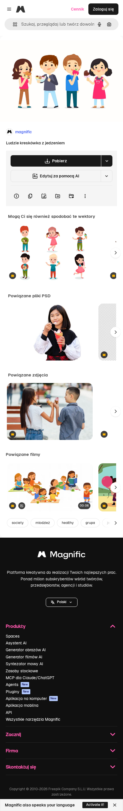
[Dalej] (115, 252)
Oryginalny (39, 49)
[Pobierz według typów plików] (106, 161)
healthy (68, 523)
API (9, 712)
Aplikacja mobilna (22, 705)
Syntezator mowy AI (24, 663)
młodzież (42, 523)
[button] (62, 602)
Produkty (15, 626)
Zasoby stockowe (22, 670)
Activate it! (95, 804)
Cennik (77, 9)
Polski (61, 602)
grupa (90, 523)
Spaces (12, 636)
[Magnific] (61, 555)
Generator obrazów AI (26, 649)
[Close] (114, 805)
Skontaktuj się (21, 767)
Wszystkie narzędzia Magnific (33, 719)
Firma (12, 750)
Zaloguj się (103, 9)
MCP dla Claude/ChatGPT (30, 677)
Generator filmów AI (24, 657)
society (17, 523)
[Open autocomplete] (13, 24)
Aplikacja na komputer (31, 698)
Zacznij (13, 734)
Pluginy (17, 691)
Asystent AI (16, 643)
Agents (17, 684)
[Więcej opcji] (85, 196)
